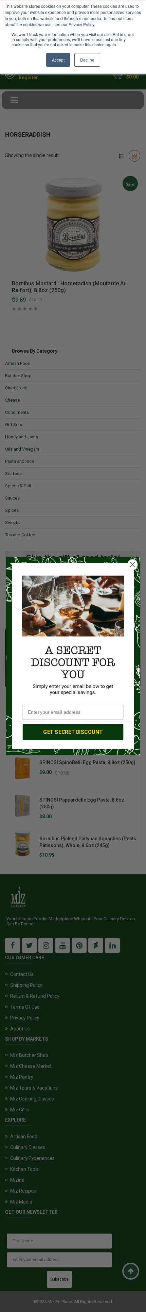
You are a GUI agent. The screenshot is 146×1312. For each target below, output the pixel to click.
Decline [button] (87, 60)
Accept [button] (58, 60)
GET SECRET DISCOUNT (73, 732)
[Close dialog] (132, 564)
